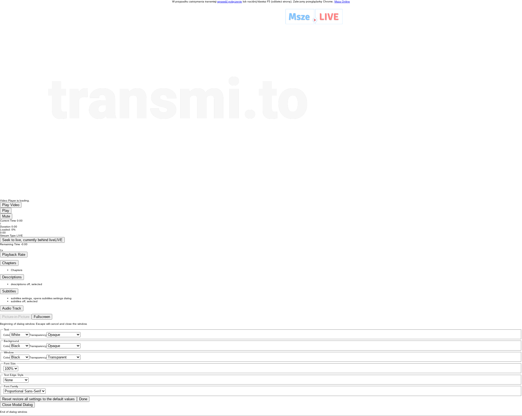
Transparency (37, 334)
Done (83, 399)
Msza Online (342, 1)
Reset (38, 399)
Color (6, 334)
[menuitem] (266, 298)
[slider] (261, 231)
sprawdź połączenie (229, 1)
